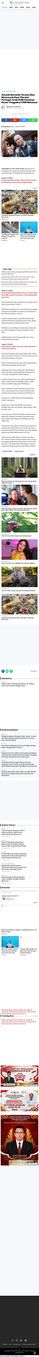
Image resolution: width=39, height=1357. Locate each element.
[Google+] (15, 120)
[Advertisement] (19, 29)
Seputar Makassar (8, 863)
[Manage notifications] (34, 1353)
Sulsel (28, 7)
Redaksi (5, 1344)
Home (3, 91)
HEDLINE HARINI (7, 451)
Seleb (34, 7)
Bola (16, 7)
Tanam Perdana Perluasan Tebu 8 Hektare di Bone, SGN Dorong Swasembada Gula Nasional (12, 832)
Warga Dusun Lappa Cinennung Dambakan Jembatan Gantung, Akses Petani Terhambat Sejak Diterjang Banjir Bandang (19, 283)
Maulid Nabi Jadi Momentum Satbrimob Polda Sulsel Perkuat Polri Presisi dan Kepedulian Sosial (14, 867)
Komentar (34, 671)
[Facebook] (6, 120)
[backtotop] (19, 1348)
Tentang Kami (17, 1344)
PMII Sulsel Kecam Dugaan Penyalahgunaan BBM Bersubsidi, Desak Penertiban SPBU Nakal (19, 273)
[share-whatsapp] (11, 671)
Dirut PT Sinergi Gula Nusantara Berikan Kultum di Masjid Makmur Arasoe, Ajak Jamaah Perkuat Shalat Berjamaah (13, 844)
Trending (4, 7)
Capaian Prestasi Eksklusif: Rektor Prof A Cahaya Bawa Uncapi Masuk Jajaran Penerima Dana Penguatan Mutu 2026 (17, 278)
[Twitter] (24, 120)
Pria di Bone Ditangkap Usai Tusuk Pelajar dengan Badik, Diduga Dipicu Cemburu (18, 746)
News (11, 7)
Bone (4, 828)
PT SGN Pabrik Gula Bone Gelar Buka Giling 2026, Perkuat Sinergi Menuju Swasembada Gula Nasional (14, 855)
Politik (22, 7)
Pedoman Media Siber (28, 1344)
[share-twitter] (7, 671)
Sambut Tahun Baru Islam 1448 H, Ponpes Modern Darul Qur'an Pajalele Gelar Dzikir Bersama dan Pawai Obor (18, 773)
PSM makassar (19, 451)
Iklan (10, 1344)
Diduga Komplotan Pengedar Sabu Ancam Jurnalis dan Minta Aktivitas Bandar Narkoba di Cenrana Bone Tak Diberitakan (18, 738)
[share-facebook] (3, 671)
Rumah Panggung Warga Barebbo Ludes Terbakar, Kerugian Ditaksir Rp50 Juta (13, 879)
